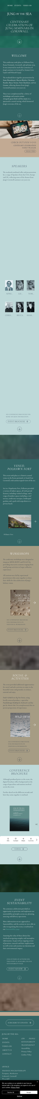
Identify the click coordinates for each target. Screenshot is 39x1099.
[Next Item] (35, 521)
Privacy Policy (15, 1087)
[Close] (36, 1083)
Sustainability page (12, 929)
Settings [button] (19, 1096)
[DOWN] (19, 41)
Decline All (10, 1092)
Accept (29, 1092)
